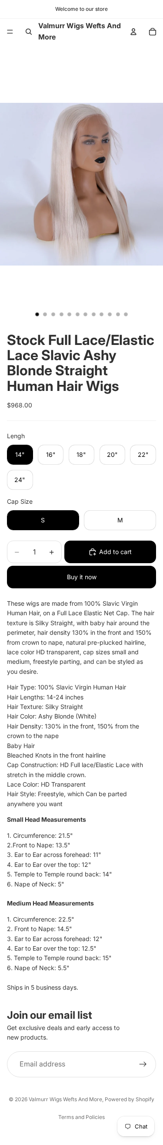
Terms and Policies (81, 1117)
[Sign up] (143, 1064)
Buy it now (81, 577)
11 (118, 314)
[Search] (28, 31)
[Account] (133, 31)
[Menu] (10, 32)
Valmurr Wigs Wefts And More (65, 1099)
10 (110, 314)
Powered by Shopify (129, 1099)
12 (126, 314)
